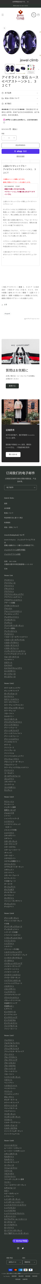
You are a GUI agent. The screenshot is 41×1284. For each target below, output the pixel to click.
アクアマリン (9, 591)
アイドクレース (9, 583)
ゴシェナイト (9, 779)
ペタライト (8, 1080)
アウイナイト (9, 586)
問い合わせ (13, 454)
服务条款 (27, 1276)
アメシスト (8, 608)
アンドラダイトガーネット (14, 625)
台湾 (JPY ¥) (12, 1262)
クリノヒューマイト (11, 759)
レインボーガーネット (12, 1199)
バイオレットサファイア (13, 963)
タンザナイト (9, 898)
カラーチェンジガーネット (14, 708)
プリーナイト (9, 1054)
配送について (8, 513)
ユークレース (9, 1165)
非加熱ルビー (9, 1006)
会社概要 (7, 508)
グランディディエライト (13, 722)
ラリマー (7, 1182)
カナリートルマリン (11, 699)
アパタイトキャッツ (11, 606)
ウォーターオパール (11, 657)
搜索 (5, 503)
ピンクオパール (10, 1012)
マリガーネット (10, 1114)
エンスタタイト (10, 671)
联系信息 (18, 1279)
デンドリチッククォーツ (13, 926)
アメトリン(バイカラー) (13, 611)
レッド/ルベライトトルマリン (15, 1205)
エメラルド (8, 665)
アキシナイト (9, 589)
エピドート (8, 662)
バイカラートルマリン (12, 975)
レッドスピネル (10, 1211)
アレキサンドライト (11, 617)
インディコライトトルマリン (14, 651)
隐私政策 (21, 1276)
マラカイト (8, 1120)
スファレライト (10, 864)
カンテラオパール (10, 719)
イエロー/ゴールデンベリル (14, 640)
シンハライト (9, 833)
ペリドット (8, 1091)
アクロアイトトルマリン (13, 600)
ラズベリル (8, 1171)
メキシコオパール (10, 1154)
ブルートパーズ (10, 1068)
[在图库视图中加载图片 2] (20, 69)
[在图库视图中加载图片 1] (10, 69)
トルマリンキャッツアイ (13, 952)
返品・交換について (11, 527)
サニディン (8, 790)
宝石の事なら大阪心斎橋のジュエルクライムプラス (21, 1273)
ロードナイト (9, 1228)
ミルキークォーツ (10, 1125)
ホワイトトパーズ (10, 1105)
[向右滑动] (38, 69)
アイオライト (9, 580)
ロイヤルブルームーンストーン (15, 1219)
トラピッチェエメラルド (13, 938)
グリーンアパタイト (11, 725)
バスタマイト (9, 986)
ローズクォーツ (10, 1222)
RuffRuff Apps (30, 318)
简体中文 (27, 1262)
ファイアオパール (10, 1026)
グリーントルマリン (11, 739)
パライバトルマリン (11, 997)
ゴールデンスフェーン (12, 776)
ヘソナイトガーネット (12, 1077)
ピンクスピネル (10, 1020)
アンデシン (8, 623)
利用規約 (7, 522)
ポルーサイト (9, 1097)
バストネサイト (10, 989)
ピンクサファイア (10, 1017)
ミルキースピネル (10, 1128)
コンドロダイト (10, 787)
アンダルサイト (10, 620)
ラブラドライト (10, 1176)
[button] (2, 15)
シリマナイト (9, 821)
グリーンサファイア (11, 730)
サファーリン (9, 801)
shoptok (7, 314)
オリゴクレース (10, 677)
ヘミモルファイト (10, 1086)
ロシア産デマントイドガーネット (16, 1233)
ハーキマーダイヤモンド (13, 958)
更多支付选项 (20, 156)
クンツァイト (9, 770)
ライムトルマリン (10, 1168)
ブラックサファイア (11, 1049)
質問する (12, 386)
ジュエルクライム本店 (12, 554)
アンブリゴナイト (10, 631)
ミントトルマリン (10, 1145)
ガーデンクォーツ (10, 694)
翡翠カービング (10, 810)
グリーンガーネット (11, 918)
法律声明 (24, 1279)
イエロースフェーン (11, 648)
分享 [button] (5, 305)
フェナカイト (9, 1040)
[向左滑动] (2, 69)
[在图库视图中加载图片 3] (31, 69)
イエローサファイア (11, 645)
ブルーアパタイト (10, 1057)
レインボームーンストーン (14, 1202)
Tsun (38, 318)
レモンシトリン (10, 1216)
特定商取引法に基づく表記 (13, 518)
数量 (3, 133)
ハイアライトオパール (12, 980)
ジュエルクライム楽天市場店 (14, 550)
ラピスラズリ (9, 1174)
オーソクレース (10, 674)
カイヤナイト (9, 696)
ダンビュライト (10, 904)
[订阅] (34, 487)
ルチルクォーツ (10, 1188)
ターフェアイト (9, 887)
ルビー (6, 1191)
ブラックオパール (10, 1046)
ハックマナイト (10, 992)
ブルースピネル (10, 1066)
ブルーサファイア (10, 1060)
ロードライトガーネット (13, 1230)
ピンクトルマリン (10, 1023)
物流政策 (34, 1276)
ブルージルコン (10, 1063)
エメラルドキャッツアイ (13, 668)
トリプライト (9, 944)
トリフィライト (10, 941)
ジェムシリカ (9, 813)
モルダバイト (9, 1159)
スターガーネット (10, 841)
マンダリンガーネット (12, 1117)
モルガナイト (9, 1157)
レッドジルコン (10, 1208)
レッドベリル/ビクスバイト (14, 1213)
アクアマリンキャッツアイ (14, 594)
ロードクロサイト (10, 1225)
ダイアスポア (9, 890)
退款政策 (14, 1276)
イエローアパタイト (11, 643)
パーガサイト (9, 961)
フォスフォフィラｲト (12, 1043)
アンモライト (9, 634)
